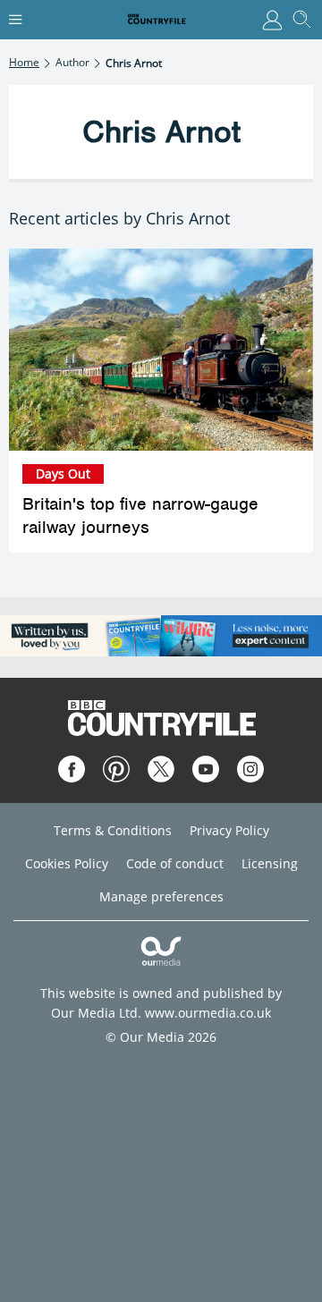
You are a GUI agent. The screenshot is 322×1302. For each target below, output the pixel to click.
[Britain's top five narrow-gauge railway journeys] (161, 350)
